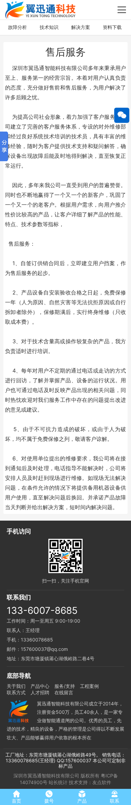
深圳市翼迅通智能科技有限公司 (46, 775)
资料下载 (112, 27)
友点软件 (101, 782)
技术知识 (49, 27)
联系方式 (16, 692)
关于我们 (16, 686)
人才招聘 (40, 692)
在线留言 (63, 692)
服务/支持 (64, 686)
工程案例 (89, 686)
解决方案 (80, 27)
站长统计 (58, 782)
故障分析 (17, 27)
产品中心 (40, 686)
